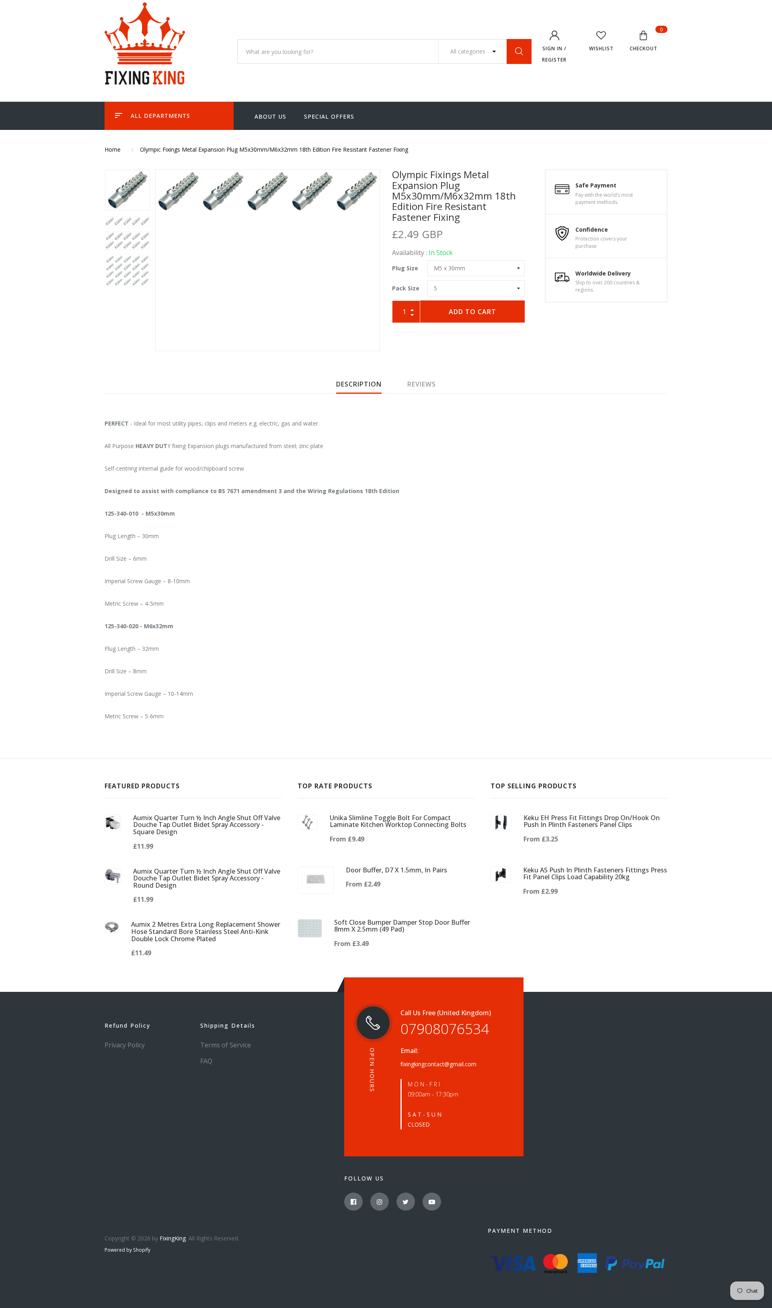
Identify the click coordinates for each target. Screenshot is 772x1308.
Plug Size (405, 268)
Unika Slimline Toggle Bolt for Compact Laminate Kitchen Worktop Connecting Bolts (398, 821)
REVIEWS (421, 384)
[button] (643, 42)
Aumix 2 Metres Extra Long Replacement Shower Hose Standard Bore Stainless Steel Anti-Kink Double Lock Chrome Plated (205, 931)
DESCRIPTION (359, 384)
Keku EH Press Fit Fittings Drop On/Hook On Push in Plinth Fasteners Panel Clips (592, 821)
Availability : (409, 252)
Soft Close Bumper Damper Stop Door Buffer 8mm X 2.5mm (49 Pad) (402, 926)
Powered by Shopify (127, 1249)
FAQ (206, 1061)
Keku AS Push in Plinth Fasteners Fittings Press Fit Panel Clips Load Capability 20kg (595, 874)
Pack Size (405, 288)
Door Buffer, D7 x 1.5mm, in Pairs (396, 870)
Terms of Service (225, 1045)
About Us (270, 116)
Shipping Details (227, 1025)
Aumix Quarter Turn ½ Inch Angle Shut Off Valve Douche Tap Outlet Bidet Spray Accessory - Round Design (206, 878)
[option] (268, 191)
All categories (468, 51)
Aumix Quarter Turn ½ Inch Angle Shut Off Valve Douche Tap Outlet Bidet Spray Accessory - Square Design (206, 824)
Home (113, 149)
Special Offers (329, 116)
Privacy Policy (125, 1045)
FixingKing (173, 1238)
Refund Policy (127, 1025)
